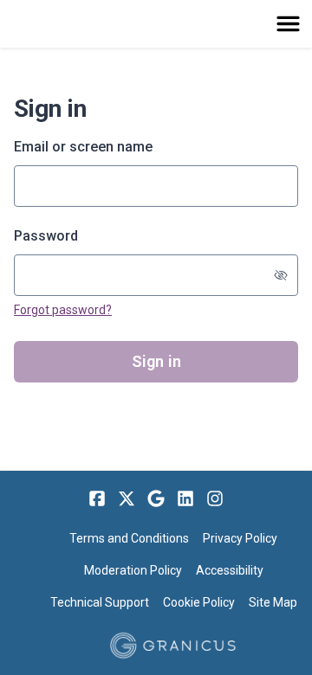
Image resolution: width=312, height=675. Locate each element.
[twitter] (126, 498)
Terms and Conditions (129, 538)
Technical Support (99, 602)
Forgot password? (63, 310)
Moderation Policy (133, 570)
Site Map (273, 602)
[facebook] (97, 498)
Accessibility (229, 570)
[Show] (281, 275)
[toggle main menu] (288, 24)
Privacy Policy (240, 538)
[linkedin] (185, 498)
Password (46, 236)
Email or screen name (83, 146)
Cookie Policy (199, 602)
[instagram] (215, 498)
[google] (156, 498)
